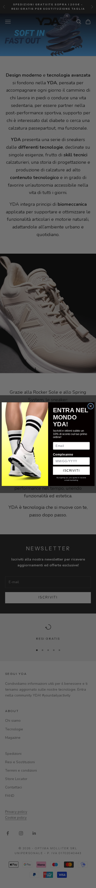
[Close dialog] (90, 406)
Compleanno (63, 454)
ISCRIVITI (71, 470)
